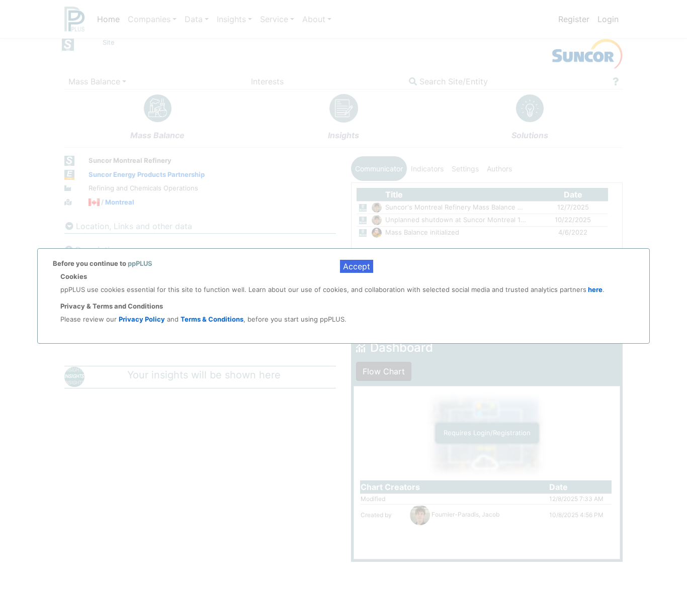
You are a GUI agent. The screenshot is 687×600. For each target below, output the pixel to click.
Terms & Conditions (212, 319)
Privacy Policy (142, 319)
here (594, 289)
